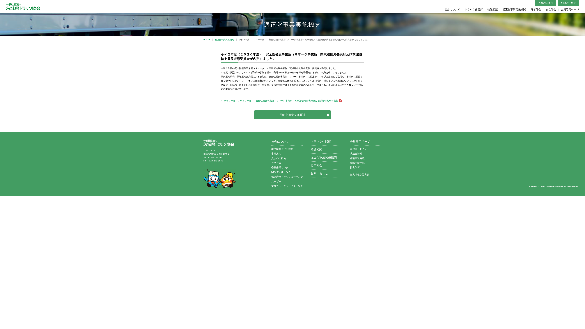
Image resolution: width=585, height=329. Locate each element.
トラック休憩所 (474, 9)
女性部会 (551, 9)
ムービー (276, 181)
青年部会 (536, 9)
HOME (206, 39)
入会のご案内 (545, 3)
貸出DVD (355, 167)
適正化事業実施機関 (514, 9)
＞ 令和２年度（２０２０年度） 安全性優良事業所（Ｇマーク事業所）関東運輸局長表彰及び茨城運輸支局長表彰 (280, 100)
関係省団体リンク (281, 172)
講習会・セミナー (359, 149)
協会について (452, 9)
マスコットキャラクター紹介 (287, 186)
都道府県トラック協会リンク (287, 176)
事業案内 (276, 153)
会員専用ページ (570, 9)
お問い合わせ (568, 3)
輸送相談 (493, 9)
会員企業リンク (279, 167)
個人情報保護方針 (359, 174)
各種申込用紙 (357, 158)
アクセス (276, 163)
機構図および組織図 (282, 149)
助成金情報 (356, 153)
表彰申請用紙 (357, 163)
